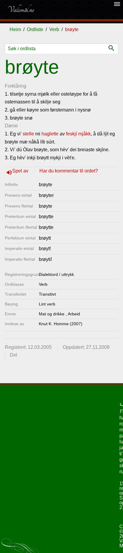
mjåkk (84, 133)
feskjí (71, 133)
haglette (50, 133)
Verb (54, 29)
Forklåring (15, 85)
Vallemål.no (20, 9)
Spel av (21, 170)
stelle (28, 133)
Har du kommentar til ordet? (68, 170)
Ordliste (35, 29)
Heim (15, 29)
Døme (11, 125)
